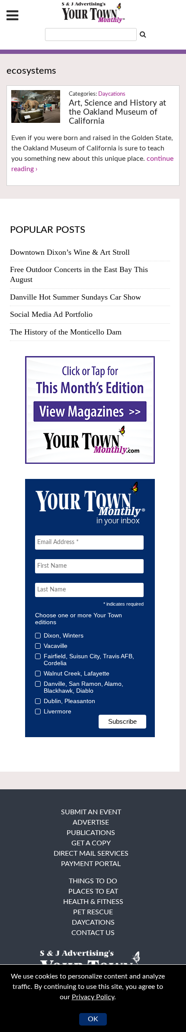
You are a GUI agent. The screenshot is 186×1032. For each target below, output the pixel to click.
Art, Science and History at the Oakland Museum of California (117, 112)
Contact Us (93, 932)
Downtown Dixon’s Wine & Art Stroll (70, 252)
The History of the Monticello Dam (66, 332)
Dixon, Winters (63, 635)
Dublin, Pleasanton (69, 700)
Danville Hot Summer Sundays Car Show (75, 297)
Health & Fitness (93, 901)
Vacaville (55, 645)
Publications (91, 832)
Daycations (111, 94)
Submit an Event (91, 812)
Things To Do (93, 881)
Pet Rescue (93, 912)
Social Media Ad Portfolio (51, 314)
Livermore (57, 711)
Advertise (91, 822)
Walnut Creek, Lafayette (76, 673)
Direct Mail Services (91, 853)
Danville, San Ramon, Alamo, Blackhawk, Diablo (83, 687)
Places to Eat (93, 891)
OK (93, 1019)
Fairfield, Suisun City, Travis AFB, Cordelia (89, 659)
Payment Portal (91, 863)
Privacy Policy (93, 997)
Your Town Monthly (93, 13)
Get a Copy (91, 843)
